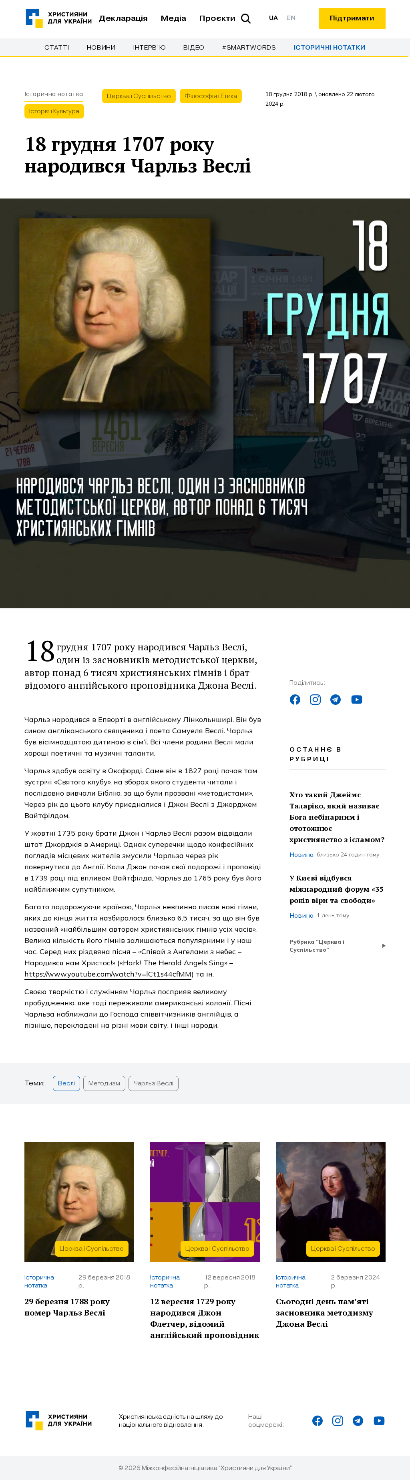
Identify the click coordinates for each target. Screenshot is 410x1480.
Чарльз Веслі (153, 1083)
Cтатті (56, 47)
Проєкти (217, 18)
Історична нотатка (53, 94)
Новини (101, 47)
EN (290, 18)
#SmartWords (249, 47)
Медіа (173, 18)
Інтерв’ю (149, 47)
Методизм (104, 1083)
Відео (194, 47)
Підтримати (352, 18)
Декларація (123, 18)
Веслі (66, 1083)
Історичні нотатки (330, 47)
